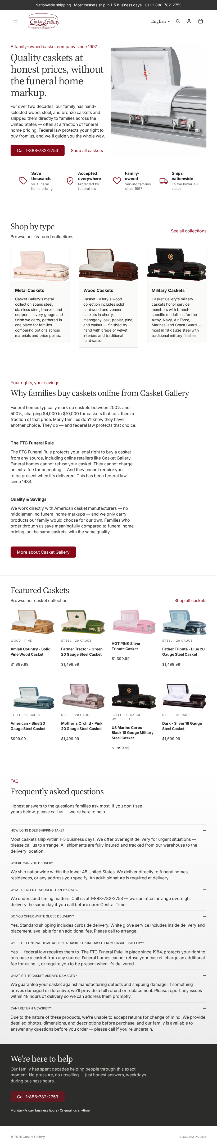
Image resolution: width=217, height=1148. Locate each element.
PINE (28, 640)
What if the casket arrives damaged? (44, 976)
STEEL (66, 640)
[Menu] (16, 21)
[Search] (178, 21)
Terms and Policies (192, 1137)
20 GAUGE (83, 640)
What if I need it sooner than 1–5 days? (44, 890)
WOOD (16, 640)
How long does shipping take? (37, 830)
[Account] (189, 21)
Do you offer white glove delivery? (42, 916)
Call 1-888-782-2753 (37, 150)
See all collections (188, 230)
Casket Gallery (34, 1137)
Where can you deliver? (32, 863)
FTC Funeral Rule (35, 451)
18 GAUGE (133, 715)
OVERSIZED (121, 719)
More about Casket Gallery (43, 552)
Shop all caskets (87, 150)
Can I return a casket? (31, 1008)
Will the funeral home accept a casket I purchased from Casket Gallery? (77, 943)
